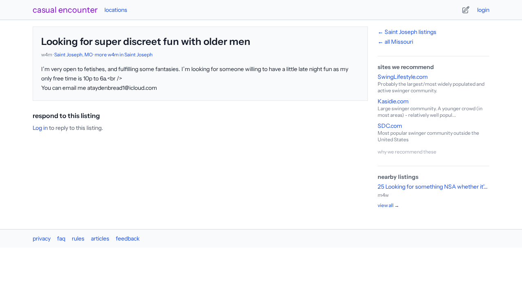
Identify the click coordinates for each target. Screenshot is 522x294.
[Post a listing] (465, 9)
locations (115, 9)
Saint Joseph (68, 54)
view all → (388, 205)
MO (88, 54)
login (483, 9)
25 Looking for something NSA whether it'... (433, 186)
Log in (40, 127)
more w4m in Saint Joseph (124, 54)
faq (61, 238)
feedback (127, 238)
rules (78, 238)
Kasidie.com (393, 101)
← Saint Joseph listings (407, 32)
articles (100, 238)
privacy (42, 238)
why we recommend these (407, 152)
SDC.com (390, 125)
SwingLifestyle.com (403, 76)
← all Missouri (395, 41)
